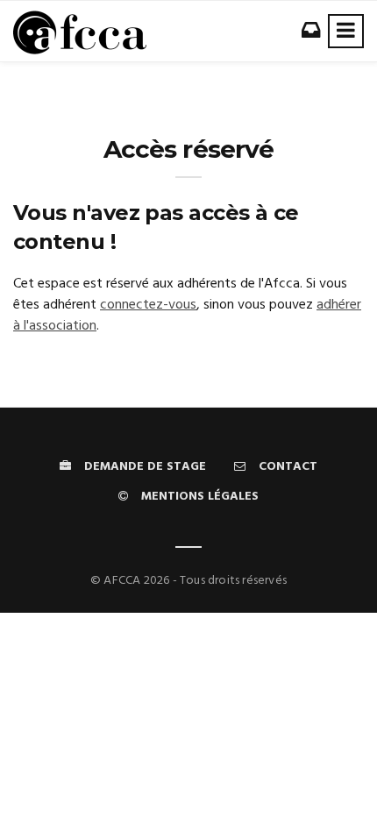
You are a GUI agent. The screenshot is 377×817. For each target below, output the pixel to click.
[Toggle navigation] (346, 31)
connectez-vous (148, 305)
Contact (288, 467)
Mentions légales (200, 497)
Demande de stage (145, 467)
